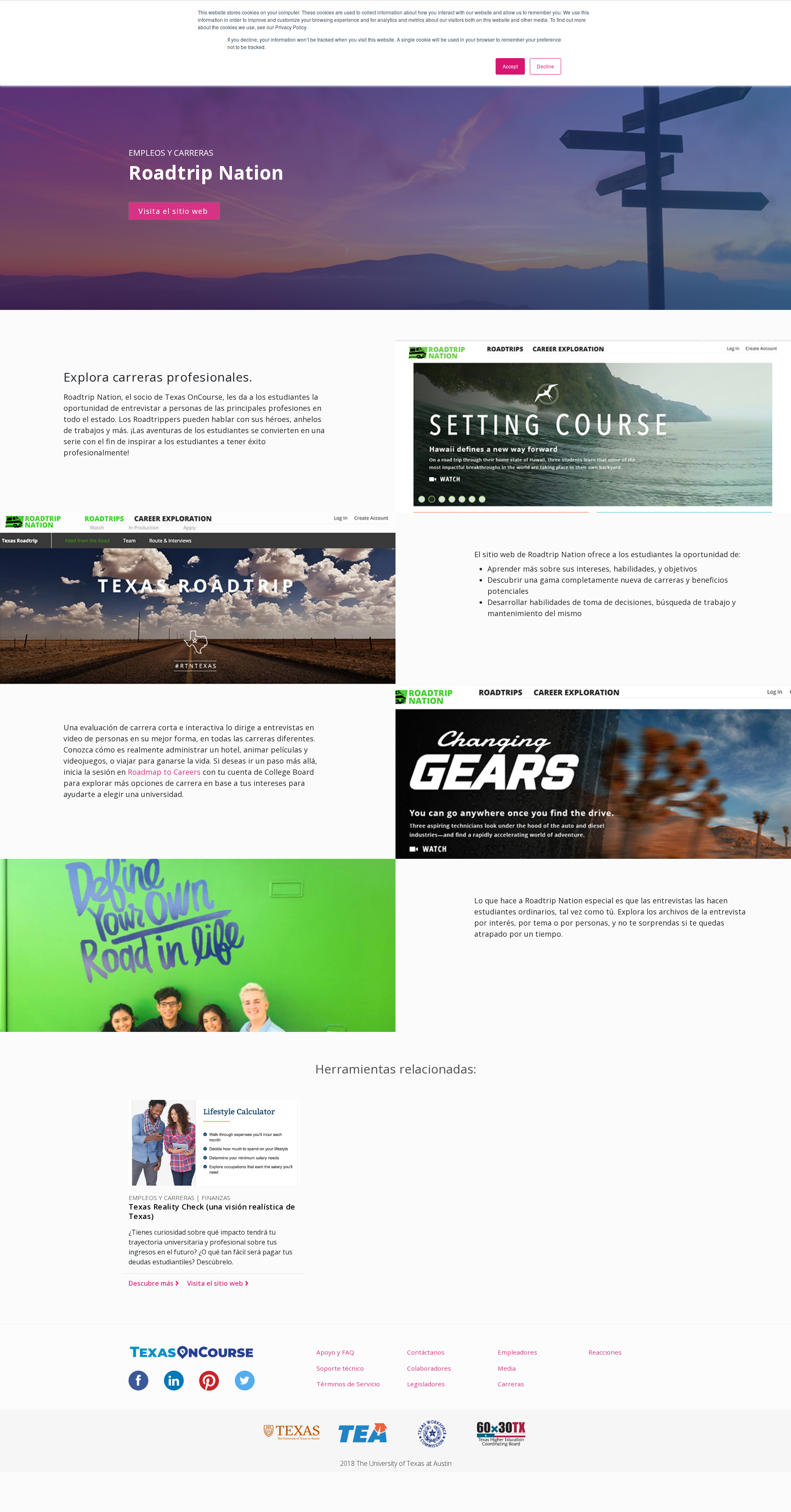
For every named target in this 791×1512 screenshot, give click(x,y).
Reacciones (605, 1352)
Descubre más (151, 1283)
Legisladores (426, 1384)
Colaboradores (429, 1368)
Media (507, 1368)
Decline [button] (545, 66)
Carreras (511, 1384)
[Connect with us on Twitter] (245, 1380)
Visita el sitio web (215, 1283)
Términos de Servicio (348, 1384)
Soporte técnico (340, 1368)
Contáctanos (426, 1352)
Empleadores (517, 1352)
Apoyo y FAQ (335, 1352)
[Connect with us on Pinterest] (209, 1380)
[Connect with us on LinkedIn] (174, 1380)
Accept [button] (510, 66)
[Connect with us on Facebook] (138, 1380)
